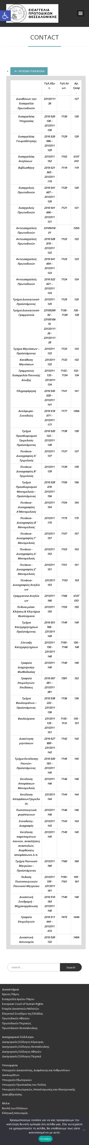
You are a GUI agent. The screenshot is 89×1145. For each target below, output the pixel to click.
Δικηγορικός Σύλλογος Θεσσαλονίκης (25, 1046)
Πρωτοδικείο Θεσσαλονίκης (19, 1028)
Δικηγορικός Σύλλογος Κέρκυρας (22, 1042)
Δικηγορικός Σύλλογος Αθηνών (21, 1051)
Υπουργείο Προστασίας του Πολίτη (24, 1084)
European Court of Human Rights (22, 1004)
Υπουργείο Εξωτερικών (17, 1080)
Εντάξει (46, 1138)
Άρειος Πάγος (10, 994)
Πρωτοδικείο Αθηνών (15, 1018)
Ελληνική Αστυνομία (15, 1113)
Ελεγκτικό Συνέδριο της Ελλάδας (22, 1013)
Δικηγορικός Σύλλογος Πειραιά (21, 1056)
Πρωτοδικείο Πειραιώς (16, 1023)
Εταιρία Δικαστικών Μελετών (20, 1008)
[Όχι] (84, 1130)
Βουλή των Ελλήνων (15, 1108)
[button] (5, 15)
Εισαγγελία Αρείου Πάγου (18, 999)
